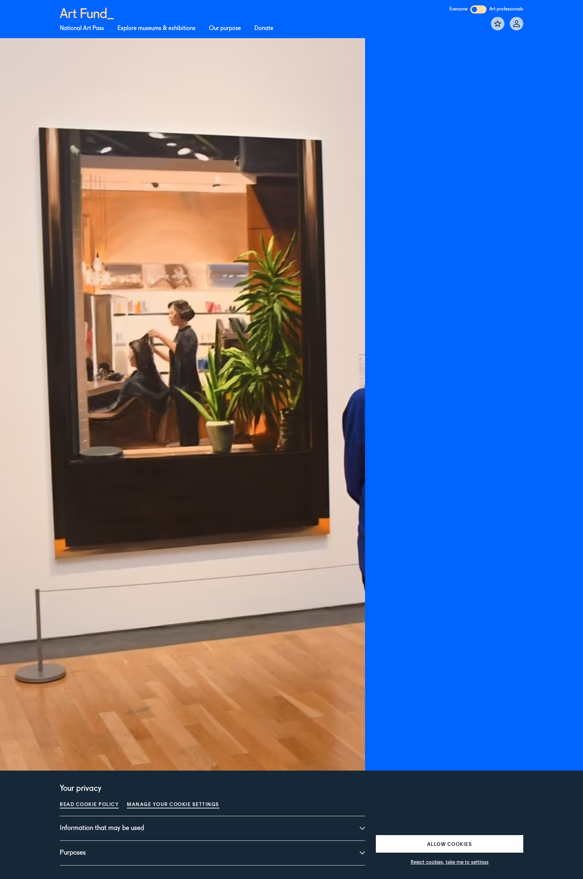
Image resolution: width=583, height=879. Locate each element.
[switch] (478, 9)
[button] (449, 844)
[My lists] (497, 23)
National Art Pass (82, 28)
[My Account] (516, 23)
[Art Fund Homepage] (87, 12)
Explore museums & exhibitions (156, 28)
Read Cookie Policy (89, 804)
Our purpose (225, 28)
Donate (263, 28)
